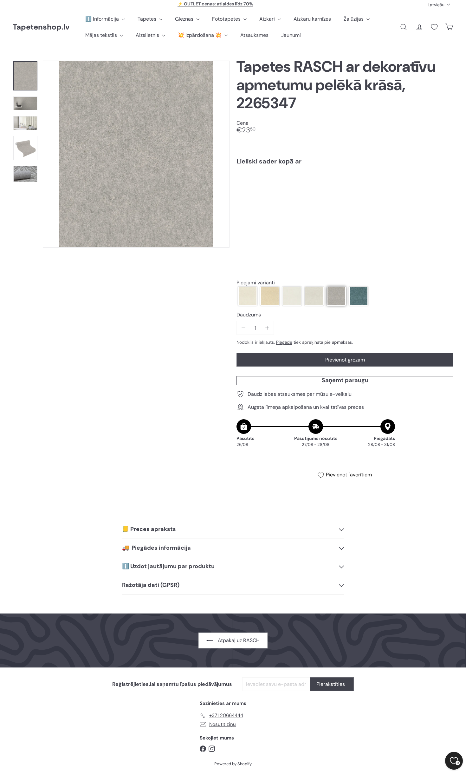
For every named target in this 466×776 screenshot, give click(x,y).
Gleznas (185, 19)
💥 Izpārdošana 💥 (200, 35)
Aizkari (267, 19)
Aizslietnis (148, 35)
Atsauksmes (254, 35)
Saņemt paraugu (345, 380)
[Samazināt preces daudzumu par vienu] (243, 328)
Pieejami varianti (255, 283)
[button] (247, 296)
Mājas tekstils (101, 35)
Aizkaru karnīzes (312, 19)
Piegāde (284, 342)
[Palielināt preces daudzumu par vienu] (267, 328)
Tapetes (148, 19)
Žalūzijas (354, 19)
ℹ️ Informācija (102, 19)
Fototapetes (227, 19)
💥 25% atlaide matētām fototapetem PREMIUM (216, 4)
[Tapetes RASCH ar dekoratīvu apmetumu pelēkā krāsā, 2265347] (345, 191)
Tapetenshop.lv (41, 27)
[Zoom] (136, 154)
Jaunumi (291, 35)
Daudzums (248, 315)
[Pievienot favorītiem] (445, 183)
